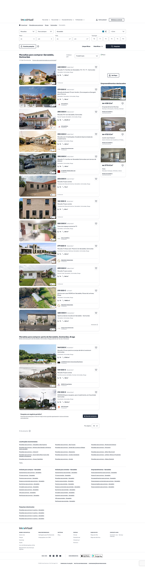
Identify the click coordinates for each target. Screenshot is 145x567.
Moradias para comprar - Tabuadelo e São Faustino (33, 444)
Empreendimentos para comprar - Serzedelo (103, 478)
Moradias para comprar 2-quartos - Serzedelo (31, 510)
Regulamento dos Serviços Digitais (26, 548)
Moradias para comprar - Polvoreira (100, 447)
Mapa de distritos (95, 537)
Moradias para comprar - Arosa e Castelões (31, 459)
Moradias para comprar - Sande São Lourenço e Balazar (70, 447)
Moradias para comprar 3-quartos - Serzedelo (31, 513)
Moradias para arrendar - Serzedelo (64, 478)
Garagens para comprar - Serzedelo (29, 489)
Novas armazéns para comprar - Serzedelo (102, 484)
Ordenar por (69, 55)
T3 (111, 39)
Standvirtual (76, 537)
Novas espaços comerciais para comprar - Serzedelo (105, 481)
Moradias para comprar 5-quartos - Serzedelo (31, 518)
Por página (87, 426)
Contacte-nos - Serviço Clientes (116, 535)
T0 (94, 39)
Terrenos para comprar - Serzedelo (28, 478)
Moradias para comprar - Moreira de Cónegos (103, 444)
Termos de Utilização (67, 563)
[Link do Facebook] (50, 556)
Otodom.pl (76, 540)
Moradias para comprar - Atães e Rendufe (102, 459)
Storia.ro (75, 542)
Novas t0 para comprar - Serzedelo (100, 475)
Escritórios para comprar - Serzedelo (29, 484)
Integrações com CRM (44, 537)
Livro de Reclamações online (27, 545)
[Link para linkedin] (57, 556)
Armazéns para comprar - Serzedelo (29, 487)
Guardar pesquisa (91, 416)
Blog (59, 535)
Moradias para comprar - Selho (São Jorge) (103, 452)
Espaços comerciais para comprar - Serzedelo (31, 481)
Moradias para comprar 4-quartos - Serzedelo (31, 515)
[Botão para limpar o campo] (105, 31)
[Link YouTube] (60, 556)
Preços (21, 537)
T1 (100, 39)
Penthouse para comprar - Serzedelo (29, 495)
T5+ (123, 39)
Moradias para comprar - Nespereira (65, 452)
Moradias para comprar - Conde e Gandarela (67, 454)
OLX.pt (75, 535)
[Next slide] (54, 74)
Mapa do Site (94, 535)
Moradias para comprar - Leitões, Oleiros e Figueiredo (106, 454)
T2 (105, 39)
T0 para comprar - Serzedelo (27, 475)
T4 (117, 39)
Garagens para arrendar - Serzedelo (64, 495)
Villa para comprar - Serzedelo (27, 492)
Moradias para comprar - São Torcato (65, 444)
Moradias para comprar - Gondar (64, 459)
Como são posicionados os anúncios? (44, 60)
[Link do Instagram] (54, 556)
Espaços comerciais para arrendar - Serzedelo (67, 487)
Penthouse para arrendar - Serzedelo (65, 501)
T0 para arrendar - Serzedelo (63, 475)
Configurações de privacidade (97, 563)
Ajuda (20, 542)
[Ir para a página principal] (27, 20)
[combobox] (25, 31)
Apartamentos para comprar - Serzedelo (30, 472)
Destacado (93, 324)
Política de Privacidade (80, 563)
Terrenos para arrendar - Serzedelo (64, 484)
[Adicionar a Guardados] (96, 67)
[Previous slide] (21, 74)
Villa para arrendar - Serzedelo (63, 498)
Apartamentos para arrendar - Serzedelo (66, 472)
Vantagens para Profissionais (46, 535)
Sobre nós (22, 535)
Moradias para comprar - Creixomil (28, 452)
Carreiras (21, 540)
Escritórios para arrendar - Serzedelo (65, 489)
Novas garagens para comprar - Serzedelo (102, 487)
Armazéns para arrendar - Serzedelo (65, 492)
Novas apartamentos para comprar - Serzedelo (104, 472)
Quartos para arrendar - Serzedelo (64, 481)
